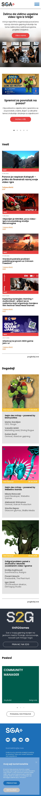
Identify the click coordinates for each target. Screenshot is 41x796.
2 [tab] (17, 130)
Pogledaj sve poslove (20, 714)
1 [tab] (14, 130)
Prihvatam (12, 783)
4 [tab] (24, 130)
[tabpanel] (20, 103)
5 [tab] (27, 130)
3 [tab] (20, 130)
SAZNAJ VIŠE (20, 119)
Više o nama (20, 35)
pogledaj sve (33, 356)
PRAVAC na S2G (20, 644)
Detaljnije (12, 790)
